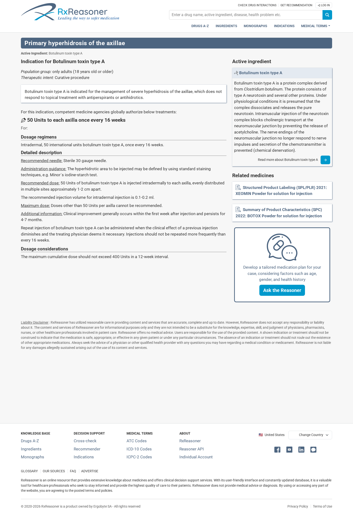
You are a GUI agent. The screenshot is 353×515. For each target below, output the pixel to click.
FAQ (73, 471)
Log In (325, 5)
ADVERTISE (89, 471)
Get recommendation (296, 5)
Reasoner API (191, 449)
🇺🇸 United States (272, 435)
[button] (282, 290)
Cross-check (85, 440)
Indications (284, 26)
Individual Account (196, 456)
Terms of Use (322, 506)
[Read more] (325, 160)
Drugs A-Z (200, 26)
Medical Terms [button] (314, 26)
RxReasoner (190, 440)
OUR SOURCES (54, 471)
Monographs (255, 26)
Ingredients (226, 26)
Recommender (87, 449)
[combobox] (246, 15)
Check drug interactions (257, 5)
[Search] (327, 15)
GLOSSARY (29, 471)
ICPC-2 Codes (139, 456)
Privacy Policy (297, 506)
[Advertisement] (165, 385)
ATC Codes (137, 440)
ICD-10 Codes (139, 449)
